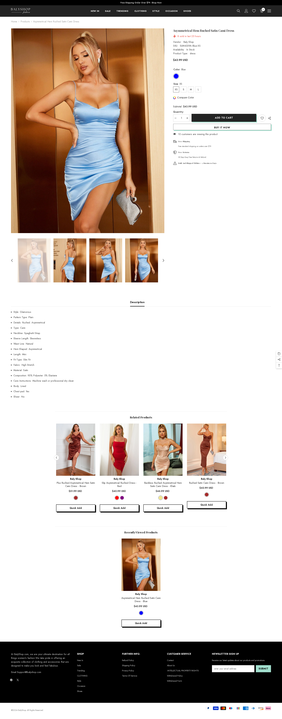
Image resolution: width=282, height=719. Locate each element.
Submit (263, 668)
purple (122, 498)
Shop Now (157, 2)
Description (137, 302)
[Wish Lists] (254, 11)
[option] (87, 130)
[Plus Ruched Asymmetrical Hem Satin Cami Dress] (75, 450)
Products (25, 21)
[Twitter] (18, 680)
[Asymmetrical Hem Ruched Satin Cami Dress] (141, 565)
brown (76, 498)
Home (14, 21)
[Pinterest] (11, 680)
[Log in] (246, 11)
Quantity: (178, 112)
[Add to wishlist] (262, 118)
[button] (12, 260)
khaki (160, 498)
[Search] (238, 11)
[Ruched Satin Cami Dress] (206, 450)
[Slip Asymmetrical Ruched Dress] (119, 450)
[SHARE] (268, 118)
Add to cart (224, 117)
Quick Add (76, 508)
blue (141, 613)
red (117, 498)
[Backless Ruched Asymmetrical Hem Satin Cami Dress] (163, 450)
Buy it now (222, 127)
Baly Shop (188, 42)
